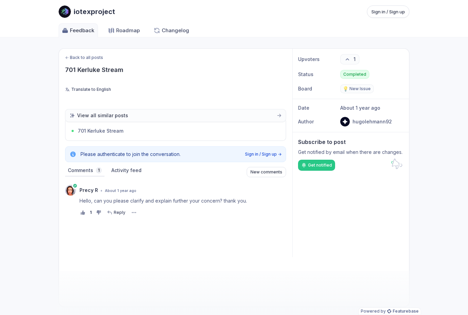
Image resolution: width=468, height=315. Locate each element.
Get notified (320, 165)
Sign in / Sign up (388, 11)
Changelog (175, 30)
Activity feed (126, 170)
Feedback (82, 30)
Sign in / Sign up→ (263, 154)
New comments (266, 171)
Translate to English (91, 89)
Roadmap (128, 30)
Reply (119, 212)
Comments (84, 170)
